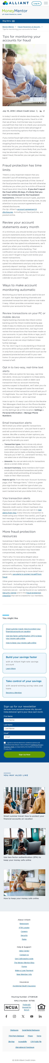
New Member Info (24, 974)
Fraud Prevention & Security (29, 27)
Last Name (8, 725)
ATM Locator (24, 928)
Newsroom (24, 924)
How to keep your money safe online (21, 643)
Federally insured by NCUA (26, 1007)
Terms (39, 1036)
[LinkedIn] (41, 1017)
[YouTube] (32, 1016)
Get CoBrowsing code (24, 959)
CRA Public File (36, 1042)
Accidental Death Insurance (24, 986)
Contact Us (24, 955)
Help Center (24, 951)
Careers (24, 931)
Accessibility (22, 1042)
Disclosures (14, 1030)
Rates (24, 939)
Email (6, 733)
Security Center (10, 593)
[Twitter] (24, 1016)
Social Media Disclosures (30, 1030)
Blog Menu (7, 21)
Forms (24, 967)
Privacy (30, 1036)
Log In (37, 3)
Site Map (11, 1042)
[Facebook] (7, 1017)
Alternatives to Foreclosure (24, 1047)
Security (24, 935)
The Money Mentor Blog (24, 963)
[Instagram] (15, 1017)
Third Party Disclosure (16, 1036)
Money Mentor (8, 27)
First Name (8, 716)
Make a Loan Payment (24, 971)
